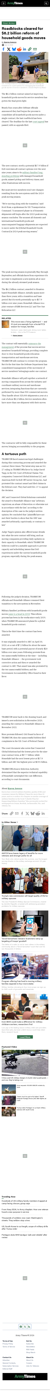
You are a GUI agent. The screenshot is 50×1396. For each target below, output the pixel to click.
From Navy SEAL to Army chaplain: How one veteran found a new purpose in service (25, 1210)
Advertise (6, 1360)
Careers (29, 1363)
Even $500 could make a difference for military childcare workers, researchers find (22, 1023)
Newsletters (30, 1346)
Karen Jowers (10, 42)
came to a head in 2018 (19, 614)
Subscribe (30, 1343)
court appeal (38, 121)
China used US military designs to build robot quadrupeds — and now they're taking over (25, 1079)
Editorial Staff (7, 1368)
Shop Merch (30, 1352)
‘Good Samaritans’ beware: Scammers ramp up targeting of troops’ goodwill (22, 939)
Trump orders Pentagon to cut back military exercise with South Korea (31, 1109)
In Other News (9, 822)
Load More (25, 1036)
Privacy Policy (8, 1343)
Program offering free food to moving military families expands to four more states (22, 982)
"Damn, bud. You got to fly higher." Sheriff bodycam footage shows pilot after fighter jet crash (31, 1098)
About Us (29, 1360)
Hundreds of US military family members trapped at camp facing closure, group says (24, 1202)
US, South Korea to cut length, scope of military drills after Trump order (25, 1227)
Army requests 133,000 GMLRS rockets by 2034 (31, 1086)
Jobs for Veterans (32, 1366)
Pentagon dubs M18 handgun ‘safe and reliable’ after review (24, 1236)
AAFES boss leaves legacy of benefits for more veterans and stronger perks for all (22, 854)
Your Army (9, 23)
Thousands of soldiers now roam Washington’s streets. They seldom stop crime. (22, 1219)
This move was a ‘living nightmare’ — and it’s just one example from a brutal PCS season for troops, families (29, 324)
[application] (25, 1063)
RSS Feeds (30, 1349)
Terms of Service (9, 1346)
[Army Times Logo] (15, 3)
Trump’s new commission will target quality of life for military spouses (25, 897)
